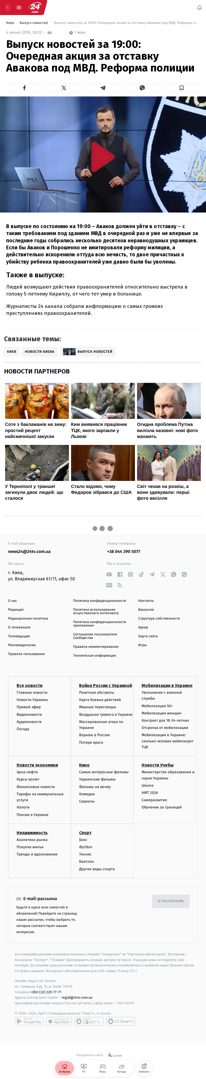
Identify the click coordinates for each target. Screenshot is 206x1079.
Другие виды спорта (97, 869)
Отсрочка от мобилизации (165, 727)
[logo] (34, 7)
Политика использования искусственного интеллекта (96, 611)
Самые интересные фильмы (103, 772)
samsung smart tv (120, 1021)
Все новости (29, 685)
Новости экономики (37, 765)
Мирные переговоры (97, 707)
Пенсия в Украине (33, 814)
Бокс (83, 839)
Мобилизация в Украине (167, 685)
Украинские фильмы (97, 779)
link (109, 574)
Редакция (16, 610)
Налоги (23, 807)
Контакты (146, 601)
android (29, 1021)
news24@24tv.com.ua (29, 551)
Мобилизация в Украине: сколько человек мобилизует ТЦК (167, 741)
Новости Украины (32, 700)
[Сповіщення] (199, 7)
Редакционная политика (28, 618)
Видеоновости (29, 714)
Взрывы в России (94, 735)
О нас (12, 601)
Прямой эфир (29, 707)
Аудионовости (29, 722)
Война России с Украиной (105, 685)
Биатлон (86, 861)
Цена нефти (27, 772)
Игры (142, 645)
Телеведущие (19, 636)
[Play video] (103, 157)
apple (59, 1021)
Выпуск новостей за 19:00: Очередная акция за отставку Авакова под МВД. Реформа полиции (126, 23)
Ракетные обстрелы (96, 692)
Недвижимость (32, 832)
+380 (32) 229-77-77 (45, 992)
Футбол (85, 847)
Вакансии (146, 610)
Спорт (85, 832)
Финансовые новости (36, 787)
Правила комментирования (96, 647)
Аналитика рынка (32, 839)
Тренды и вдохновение (37, 854)
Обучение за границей (162, 807)
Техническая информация (94, 655)
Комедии (87, 794)
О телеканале (19, 627)
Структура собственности (159, 618)
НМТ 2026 (150, 792)
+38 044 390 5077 (123, 551)
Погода (23, 729)
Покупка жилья (30, 847)
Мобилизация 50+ (157, 706)
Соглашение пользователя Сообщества (95, 636)
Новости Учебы (158, 765)
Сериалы (87, 801)
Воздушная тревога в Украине (106, 714)
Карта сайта (148, 636)
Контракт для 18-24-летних (165, 720)
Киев (10, 23)
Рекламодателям (22, 645)
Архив (143, 627)
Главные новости (32, 692)
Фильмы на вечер (95, 787)
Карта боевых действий (100, 700)
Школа (147, 785)
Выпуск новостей (34, 23)
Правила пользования (26, 654)
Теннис (85, 854)
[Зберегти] (182, 88)
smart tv (89, 1021)
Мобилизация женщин (162, 713)
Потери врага (91, 742)
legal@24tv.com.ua (77, 998)
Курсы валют (28, 779)
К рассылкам (170, 902)
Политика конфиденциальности (99, 601)
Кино (84, 765)
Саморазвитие (154, 800)
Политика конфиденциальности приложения (99, 623)
